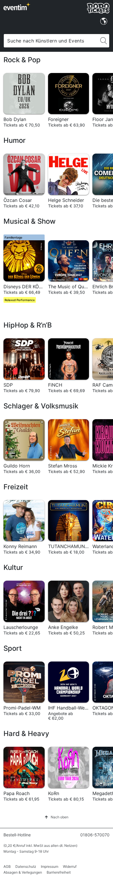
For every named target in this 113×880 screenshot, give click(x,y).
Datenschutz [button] (25, 866)
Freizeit (15, 487)
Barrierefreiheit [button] (59, 872)
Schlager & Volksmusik (40, 406)
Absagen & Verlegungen (22, 872)
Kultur (13, 567)
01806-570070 (95, 834)
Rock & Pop (22, 60)
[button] (56, 817)
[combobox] (51, 40)
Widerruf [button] (69, 866)
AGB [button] (7, 866)
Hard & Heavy (26, 733)
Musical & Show (29, 221)
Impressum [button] (49, 866)
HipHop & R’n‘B (27, 325)
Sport (12, 648)
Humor (14, 140)
